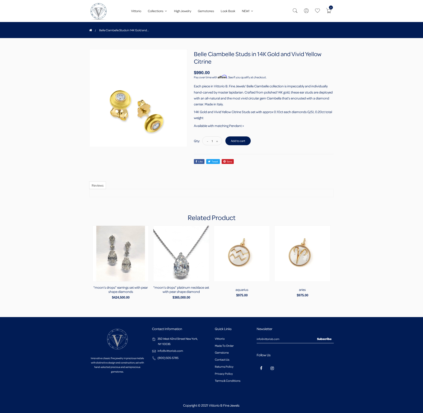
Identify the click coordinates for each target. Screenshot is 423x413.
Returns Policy (224, 366)
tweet (215, 161)
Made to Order (224, 345)
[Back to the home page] (90, 30)
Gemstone (222, 352)
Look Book (228, 11)
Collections (156, 11)
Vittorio (136, 11)
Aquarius (242, 289)
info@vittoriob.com (170, 351)
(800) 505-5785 (168, 358)
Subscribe (324, 339)
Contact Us (222, 359)
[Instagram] (272, 368)
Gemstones (206, 11)
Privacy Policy (224, 373)
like (200, 161)
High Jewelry (182, 11)
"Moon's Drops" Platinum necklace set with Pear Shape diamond (181, 289)
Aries (302, 289)
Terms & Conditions (227, 380)
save (229, 161)
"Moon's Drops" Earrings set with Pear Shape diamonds (120, 289)
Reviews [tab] (98, 185)
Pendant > (236, 125)
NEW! (246, 11)
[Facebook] (261, 368)
